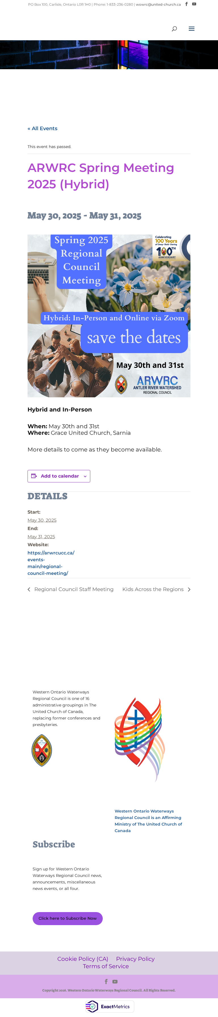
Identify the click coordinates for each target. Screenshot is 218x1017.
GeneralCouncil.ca (80, 763)
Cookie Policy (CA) (52, 796)
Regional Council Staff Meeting (73, 589)
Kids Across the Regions (153, 589)
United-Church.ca (80, 742)
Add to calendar (60, 476)
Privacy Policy (49, 804)
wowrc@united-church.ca (158, 4)
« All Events (42, 128)
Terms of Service (51, 813)
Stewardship (75, 769)
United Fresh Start (56, 774)
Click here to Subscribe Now (68, 918)
